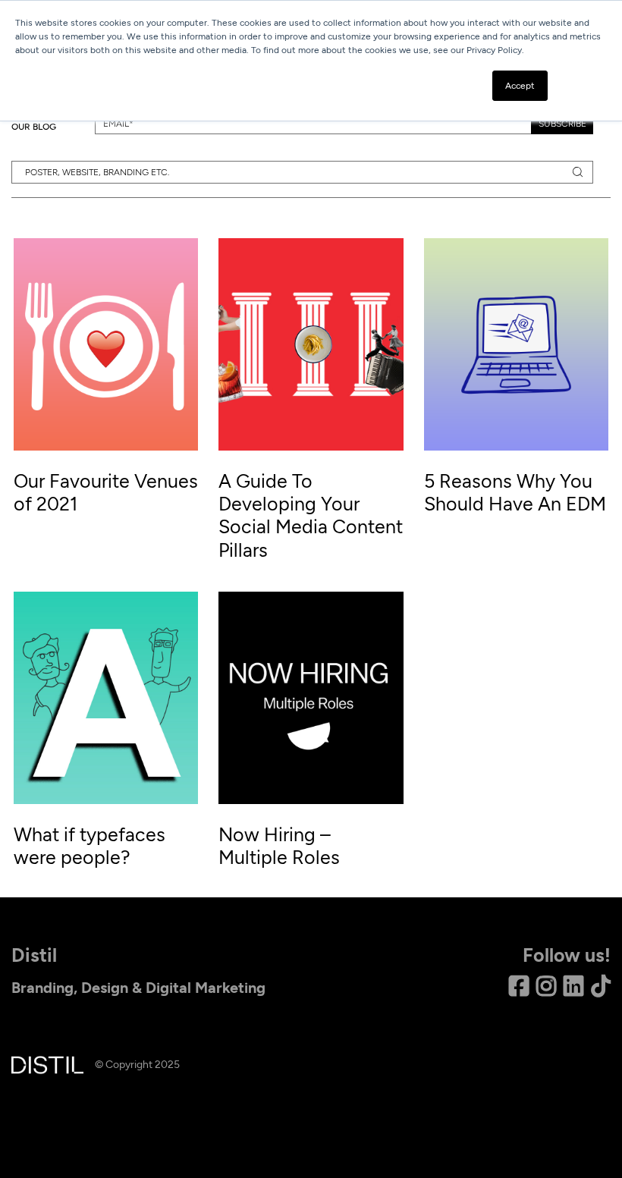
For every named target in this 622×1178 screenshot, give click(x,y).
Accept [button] (520, 85)
